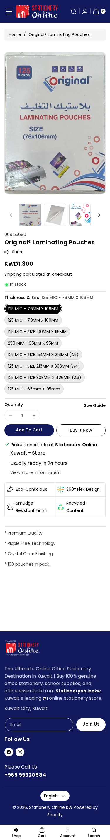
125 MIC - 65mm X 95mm (34, 389)
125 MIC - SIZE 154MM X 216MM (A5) (43, 355)
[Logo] (22, 649)
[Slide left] (10, 214)
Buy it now (81, 430)
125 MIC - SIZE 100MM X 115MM (37, 332)
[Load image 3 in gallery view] (80, 215)
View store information (35, 472)
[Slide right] (99, 214)
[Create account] (84, 11)
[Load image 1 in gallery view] (30, 215)
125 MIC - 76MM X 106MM (33, 309)
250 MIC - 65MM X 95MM (33, 343)
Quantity (13, 405)
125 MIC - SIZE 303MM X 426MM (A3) (44, 377)
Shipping (13, 274)
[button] (8, 11)
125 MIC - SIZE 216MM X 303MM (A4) (44, 366)
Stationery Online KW (50, 807)
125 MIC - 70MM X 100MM (33, 320)
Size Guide (95, 405)
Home (15, 34)
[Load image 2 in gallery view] (55, 215)
